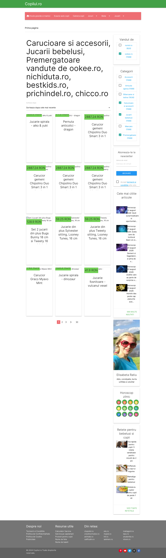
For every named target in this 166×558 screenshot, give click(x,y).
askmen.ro (108, 539)
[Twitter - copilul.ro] (129, 551)
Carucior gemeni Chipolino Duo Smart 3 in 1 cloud (68, 183)
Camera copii (78, 16)
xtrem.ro (126, 539)
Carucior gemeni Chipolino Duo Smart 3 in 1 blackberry (97, 183)
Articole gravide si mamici (39, 16)
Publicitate (30, 539)
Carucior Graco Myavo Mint (39, 279)
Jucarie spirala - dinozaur (68, 277)
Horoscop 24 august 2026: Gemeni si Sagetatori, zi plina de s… (131, 253)
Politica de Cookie (34, 536)
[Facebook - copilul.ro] (139, 551)
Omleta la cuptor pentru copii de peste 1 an (131, 492)
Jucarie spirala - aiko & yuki (39, 123)
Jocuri (93, 16)
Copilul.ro (33, 3)
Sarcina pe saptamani (64, 534)
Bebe (106, 16)
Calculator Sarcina (63, 531)
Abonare (126, 173)
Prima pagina (31, 28)
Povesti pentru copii (64, 536)
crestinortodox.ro (91, 534)
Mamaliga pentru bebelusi (131, 479)
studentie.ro (128, 536)
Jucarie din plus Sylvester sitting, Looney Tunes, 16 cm (68, 232)
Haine (33, 23)
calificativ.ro (89, 539)
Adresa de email (121, 160)
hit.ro (106, 536)
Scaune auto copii (61, 16)
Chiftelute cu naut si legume (131, 469)
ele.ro (106, 531)
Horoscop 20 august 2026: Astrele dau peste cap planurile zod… (131, 293)
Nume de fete (61, 539)
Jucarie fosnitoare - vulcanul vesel (97, 281)
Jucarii (119, 16)
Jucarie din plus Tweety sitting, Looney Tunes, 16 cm (97, 232)
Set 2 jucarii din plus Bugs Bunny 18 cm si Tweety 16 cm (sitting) (39, 237)
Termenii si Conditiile (35, 531)
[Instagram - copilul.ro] (134, 551)
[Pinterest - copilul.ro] (120, 551)
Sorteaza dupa (31, 103)
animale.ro (88, 536)
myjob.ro (107, 534)
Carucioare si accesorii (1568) (129, 106)
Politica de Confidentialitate (38, 534)
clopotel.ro (89, 531)
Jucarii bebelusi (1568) (128, 118)
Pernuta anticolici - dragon (68, 125)
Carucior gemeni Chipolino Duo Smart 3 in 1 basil (97, 132)
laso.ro (126, 534)
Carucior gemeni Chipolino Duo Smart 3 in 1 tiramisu (39, 183)
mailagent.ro (128, 531)
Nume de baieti (61, 542)
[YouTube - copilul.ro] (125, 551)
